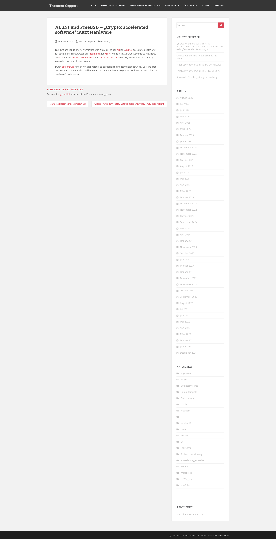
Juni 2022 (184, 315)
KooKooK (186, 423)
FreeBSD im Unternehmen (113, 5)
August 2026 (186, 97)
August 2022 (186, 302)
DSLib (184, 404)
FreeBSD (105, 41)
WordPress (224, 535)
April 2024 (185, 234)
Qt (182, 441)
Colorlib (203, 535)
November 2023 (188, 247)
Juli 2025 (184, 172)
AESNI (108, 53)
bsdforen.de (68, 66)
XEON (102, 57)
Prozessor (112, 57)
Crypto (128, 49)
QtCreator (186, 447)
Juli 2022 (184, 309)
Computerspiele (189, 391)
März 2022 (185, 334)
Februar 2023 (187, 265)
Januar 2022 (186, 346)
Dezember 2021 (188, 352)
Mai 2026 (185, 116)
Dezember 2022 (188, 278)
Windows (185, 466)
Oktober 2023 (187, 253)
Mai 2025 (185, 178)
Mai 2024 (185, 228)
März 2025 (185, 191)
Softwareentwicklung (191, 454)
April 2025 (185, 184)
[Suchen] (221, 25)
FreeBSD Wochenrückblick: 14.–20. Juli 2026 (198, 64)
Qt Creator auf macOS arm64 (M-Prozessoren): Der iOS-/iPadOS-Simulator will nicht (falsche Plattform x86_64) (199, 46)
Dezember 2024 (188, 203)
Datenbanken (188, 398)
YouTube (185, 485)
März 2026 (185, 128)
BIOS (61, 57)
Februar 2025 (187, 197)
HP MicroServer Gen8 (83, 57)
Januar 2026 (186, 141)
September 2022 (188, 296)
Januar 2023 (186, 271)
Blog (93, 5)
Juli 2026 (184, 104)
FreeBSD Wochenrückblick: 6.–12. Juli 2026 (198, 70)
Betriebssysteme (189, 385)
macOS (184, 435)
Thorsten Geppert (63, 6)
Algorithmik (94, 53)
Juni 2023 (184, 259)
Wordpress (186, 472)
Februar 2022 (187, 340)
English (205, 5)
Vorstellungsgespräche (192, 460)
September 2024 (188, 222)
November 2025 (188, 153)
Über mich (189, 5)
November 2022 (188, 284)
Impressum (219, 5)
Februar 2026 (187, 135)
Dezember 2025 (188, 147)
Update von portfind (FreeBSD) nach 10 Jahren (196, 57)
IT (111, 41)
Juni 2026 (184, 110)
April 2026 (185, 122)
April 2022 (185, 327)
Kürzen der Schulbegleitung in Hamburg (196, 77)
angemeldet (64, 94)
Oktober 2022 (187, 290)
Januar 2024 (186, 240)
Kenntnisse (170, 5)
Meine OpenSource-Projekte (144, 5)
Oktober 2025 (187, 159)
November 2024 (188, 209)
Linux (183, 429)
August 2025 (186, 166)
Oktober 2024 (187, 215)
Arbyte (184, 379)
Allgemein (186, 373)
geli (118, 49)
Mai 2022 (185, 321)
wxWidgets (186, 478)
